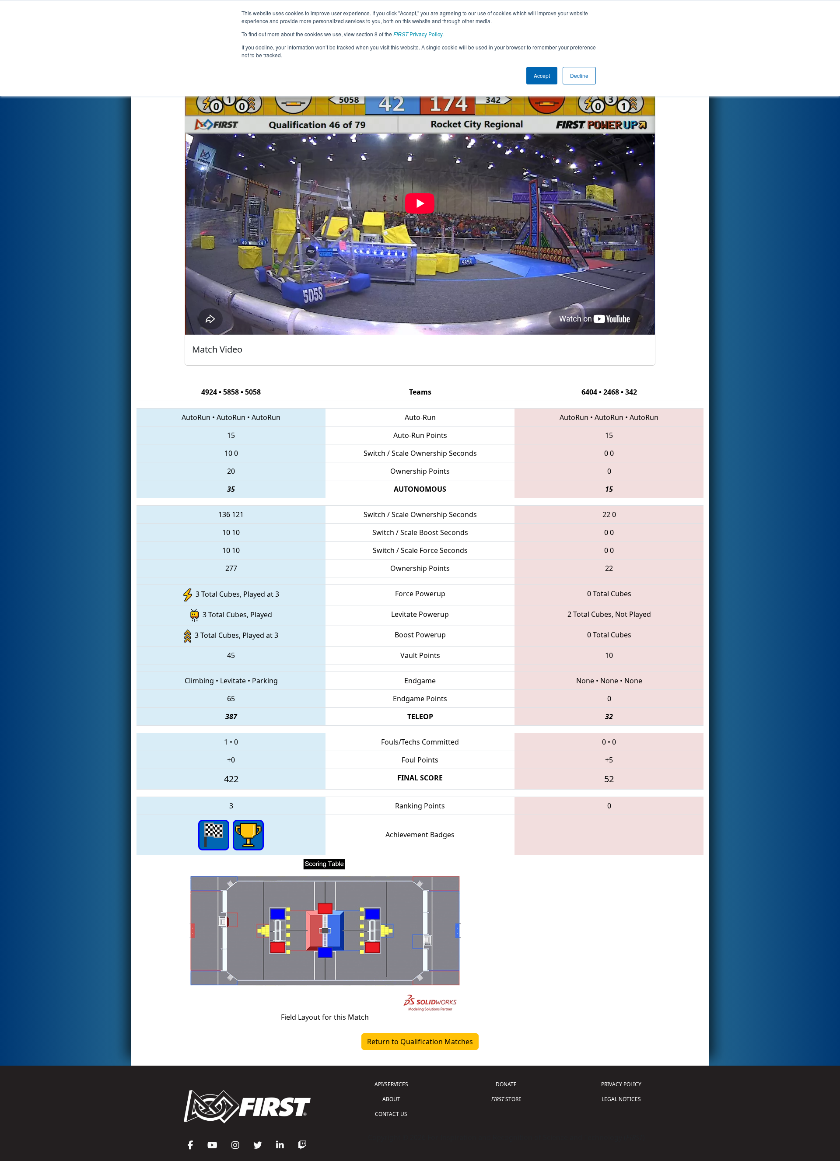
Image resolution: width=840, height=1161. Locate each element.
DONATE (506, 1084)
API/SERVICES (391, 1084)
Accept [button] (542, 75)
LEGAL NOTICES (621, 1099)
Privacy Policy (417, 34)
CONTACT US (391, 1114)
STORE (506, 1099)
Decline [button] (579, 75)
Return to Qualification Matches (420, 1041)
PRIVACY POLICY (621, 1084)
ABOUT (391, 1099)
